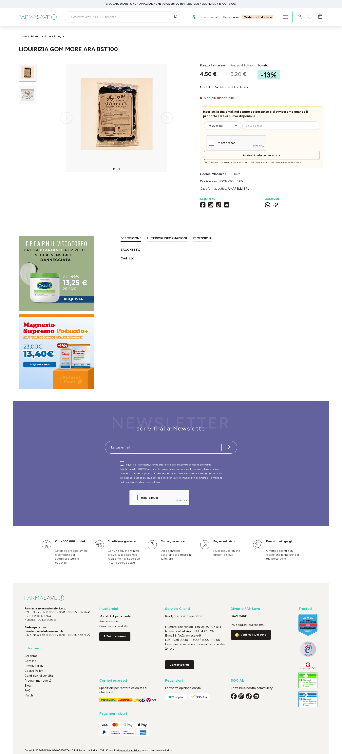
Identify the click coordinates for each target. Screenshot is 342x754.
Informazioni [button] (35, 648)
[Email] (227, 205)
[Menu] (285, 17)
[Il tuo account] (299, 17)
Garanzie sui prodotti (113, 626)
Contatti (30, 661)
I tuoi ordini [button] (108, 609)
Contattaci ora (179, 664)
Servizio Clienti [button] (177, 609)
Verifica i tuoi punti (254, 634)
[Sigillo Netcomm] (307, 649)
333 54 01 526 (203, 631)
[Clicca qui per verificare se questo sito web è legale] (307, 680)
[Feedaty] (199, 696)
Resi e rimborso (109, 621)
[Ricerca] (176, 17)
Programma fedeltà (38, 680)
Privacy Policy (184, 464)
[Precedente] (66, 118)
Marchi (29, 695)
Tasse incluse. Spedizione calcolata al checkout (224, 87)
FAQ (27, 690)
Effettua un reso (115, 636)
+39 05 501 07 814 (207, 627)
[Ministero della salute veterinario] (307, 699)
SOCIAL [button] (237, 680)
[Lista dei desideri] (310, 17)
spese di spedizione (130, 750)
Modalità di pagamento (115, 616)
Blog (28, 685)
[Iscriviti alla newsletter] (229, 447)
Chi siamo (31, 656)
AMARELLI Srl (238, 188)
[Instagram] (211, 205)
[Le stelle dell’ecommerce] (307, 625)
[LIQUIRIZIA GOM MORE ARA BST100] (116, 114)
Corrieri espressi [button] (113, 680)
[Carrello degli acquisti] (320, 17)
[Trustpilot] (176, 696)
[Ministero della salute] (307, 665)
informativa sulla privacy (288, 162)
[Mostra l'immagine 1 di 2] (114, 169)
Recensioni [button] (174, 680)
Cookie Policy (34, 671)
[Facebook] (203, 205)
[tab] (131, 239)
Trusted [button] (305, 609)
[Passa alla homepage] (38, 17)
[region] (106, 118)
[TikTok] (219, 205)
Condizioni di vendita (39, 675)
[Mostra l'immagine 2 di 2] (119, 169)
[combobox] (120, 17)
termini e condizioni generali (251, 162)
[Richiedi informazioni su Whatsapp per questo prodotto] (268, 205)
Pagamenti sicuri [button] (113, 713)
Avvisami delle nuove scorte (261, 155)
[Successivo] (167, 118)
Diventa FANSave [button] (245, 609)
